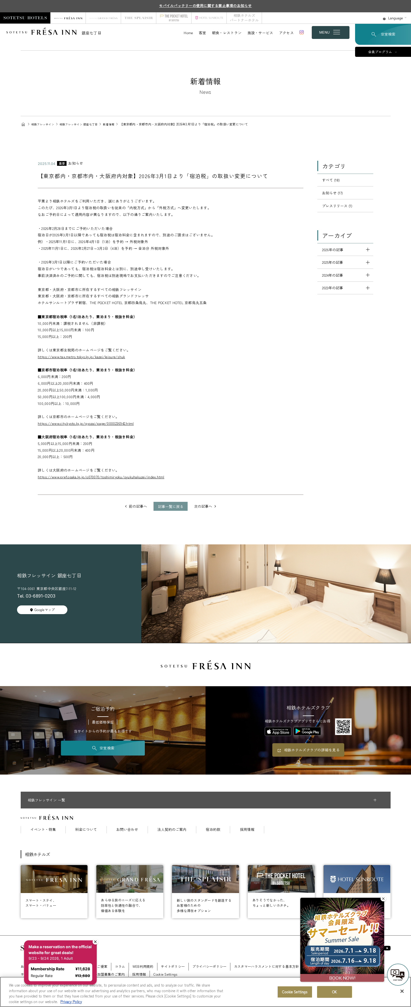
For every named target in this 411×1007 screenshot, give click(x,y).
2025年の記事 (332, 262)
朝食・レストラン (227, 32)
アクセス (286, 32)
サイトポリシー (173, 966)
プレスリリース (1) (337, 205)
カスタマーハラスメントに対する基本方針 (266, 966)
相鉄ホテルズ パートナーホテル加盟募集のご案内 (87, 974)
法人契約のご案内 (171, 829)
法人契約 (313, 966)
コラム (120, 966)
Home (188, 32)
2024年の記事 (332, 275)
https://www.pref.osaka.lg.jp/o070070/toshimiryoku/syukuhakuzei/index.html (101, 476)
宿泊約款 (213, 829)
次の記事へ (203, 506)
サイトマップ (31, 974)
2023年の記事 (332, 287)
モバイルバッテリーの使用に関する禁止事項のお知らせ (205, 5)
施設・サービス (260, 32)
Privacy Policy (71, 1001)
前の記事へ (138, 506)
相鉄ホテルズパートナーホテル (244, 18)
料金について (86, 829)
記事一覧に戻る (170, 506)
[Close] (402, 991)
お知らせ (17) (332, 192)
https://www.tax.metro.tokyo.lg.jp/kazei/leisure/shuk (81, 356)
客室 (202, 32)
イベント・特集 (43, 829)
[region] (205, 992)
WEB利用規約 (143, 966)
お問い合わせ (127, 829)
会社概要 (55, 966)
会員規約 (355, 966)
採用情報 (247, 829)
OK (334, 991)
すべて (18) (331, 180)
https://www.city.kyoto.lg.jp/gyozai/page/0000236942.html (86, 423)
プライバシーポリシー (209, 966)
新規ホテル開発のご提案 (88, 966)
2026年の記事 (332, 249)
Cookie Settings (294, 991)
